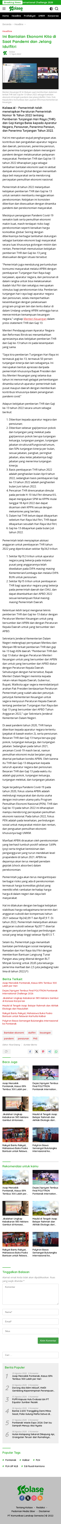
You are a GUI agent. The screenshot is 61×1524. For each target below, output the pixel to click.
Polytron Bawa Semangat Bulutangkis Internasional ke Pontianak (30, 1022)
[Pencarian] (57, 8)
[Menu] (4, 8)
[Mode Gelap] (51, 8)
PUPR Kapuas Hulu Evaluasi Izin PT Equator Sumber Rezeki (30, 1401)
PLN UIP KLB (11, 1466)
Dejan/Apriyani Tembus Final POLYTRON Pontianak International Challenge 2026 (30, 992)
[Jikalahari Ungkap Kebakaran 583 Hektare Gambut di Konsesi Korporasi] (15, 1103)
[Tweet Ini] (36, 1051)
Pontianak (10, 1460)
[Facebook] (22, 1498)
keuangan (45, 1032)
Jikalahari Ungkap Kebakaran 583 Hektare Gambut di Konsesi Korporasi (30, 1000)
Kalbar (26, 1460)
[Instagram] (34, 1498)
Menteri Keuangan (35, 319)
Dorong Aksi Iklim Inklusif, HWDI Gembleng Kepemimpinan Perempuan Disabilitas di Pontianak (32, 1389)
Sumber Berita (30, 1044)
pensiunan (23, 1038)
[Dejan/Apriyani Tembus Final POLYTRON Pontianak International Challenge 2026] (46, 1072)
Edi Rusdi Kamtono (34, 1466)
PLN (38, 1460)
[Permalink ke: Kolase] (5, 52)
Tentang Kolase (24, 1507)
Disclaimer (44, 1511)
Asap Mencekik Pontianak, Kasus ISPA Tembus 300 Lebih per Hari (29, 984)
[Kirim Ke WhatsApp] (56, 1051)
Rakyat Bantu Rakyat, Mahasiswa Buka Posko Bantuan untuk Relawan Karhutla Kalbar (27, 1015)
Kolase (12, 51)
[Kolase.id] (15, 8)
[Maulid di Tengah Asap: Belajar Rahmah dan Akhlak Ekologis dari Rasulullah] (46, 1103)
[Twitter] (28, 1498)
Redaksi (40, 1507)
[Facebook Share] (30, 1051)
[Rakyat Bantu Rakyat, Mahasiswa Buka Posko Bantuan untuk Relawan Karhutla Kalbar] (15, 1134)
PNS (35, 1038)
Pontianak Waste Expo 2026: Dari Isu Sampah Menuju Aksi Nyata (32, 1424)
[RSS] (40, 1498)
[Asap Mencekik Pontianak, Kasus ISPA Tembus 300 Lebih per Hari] (15, 1072)
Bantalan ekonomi (14, 1032)
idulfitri (32, 1032)
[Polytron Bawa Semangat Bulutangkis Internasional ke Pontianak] (46, 1134)
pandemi (9, 1038)
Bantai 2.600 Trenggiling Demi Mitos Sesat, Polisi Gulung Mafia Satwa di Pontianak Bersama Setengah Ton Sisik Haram (33, 1412)
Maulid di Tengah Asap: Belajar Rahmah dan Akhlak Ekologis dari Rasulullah (30, 1007)
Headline (7, 31)
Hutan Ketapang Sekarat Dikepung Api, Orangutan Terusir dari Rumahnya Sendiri (33, 1436)
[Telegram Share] (49, 1051)
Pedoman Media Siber (23, 1511)
